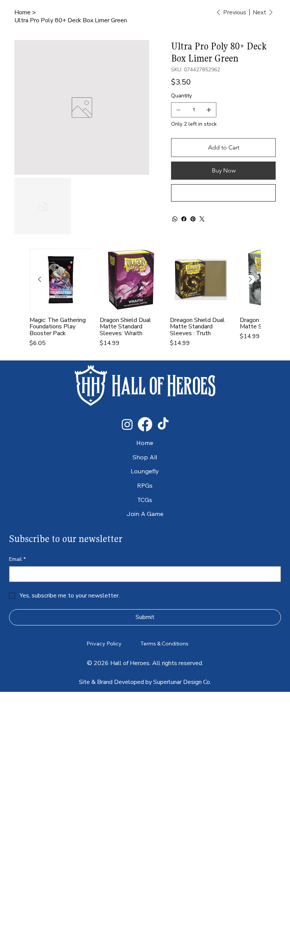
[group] (145, 301)
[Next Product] (250, 279)
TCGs (144, 500)
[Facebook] (184, 219)
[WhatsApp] (175, 219)
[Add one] (208, 109)
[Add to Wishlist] (223, 193)
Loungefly (145, 471)
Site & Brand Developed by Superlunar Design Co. (145, 682)
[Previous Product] (39, 279)
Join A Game (145, 513)
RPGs (145, 485)
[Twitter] (202, 219)
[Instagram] (127, 424)
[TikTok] (163, 424)
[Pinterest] (193, 219)
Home (144, 443)
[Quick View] (60, 279)
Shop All (145, 457)
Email (17, 559)
